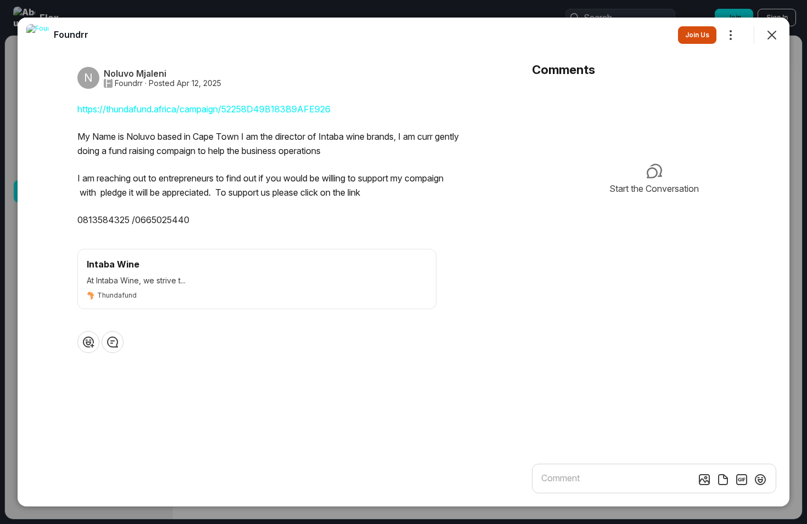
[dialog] (403, 262)
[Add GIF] (741, 479)
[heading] (71, 35)
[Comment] (113, 342)
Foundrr (129, 83)
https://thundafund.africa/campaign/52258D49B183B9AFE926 (203, 109)
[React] (88, 342)
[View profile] (37, 35)
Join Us (697, 35)
